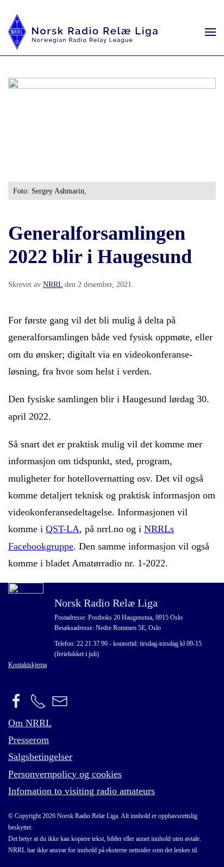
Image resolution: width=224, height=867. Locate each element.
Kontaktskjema (27, 665)
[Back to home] (83, 31)
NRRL (53, 284)
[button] (210, 31)
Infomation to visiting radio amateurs (81, 790)
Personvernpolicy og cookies (65, 774)
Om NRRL (30, 723)
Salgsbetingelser (40, 756)
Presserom (28, 739)
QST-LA (62, 528)
